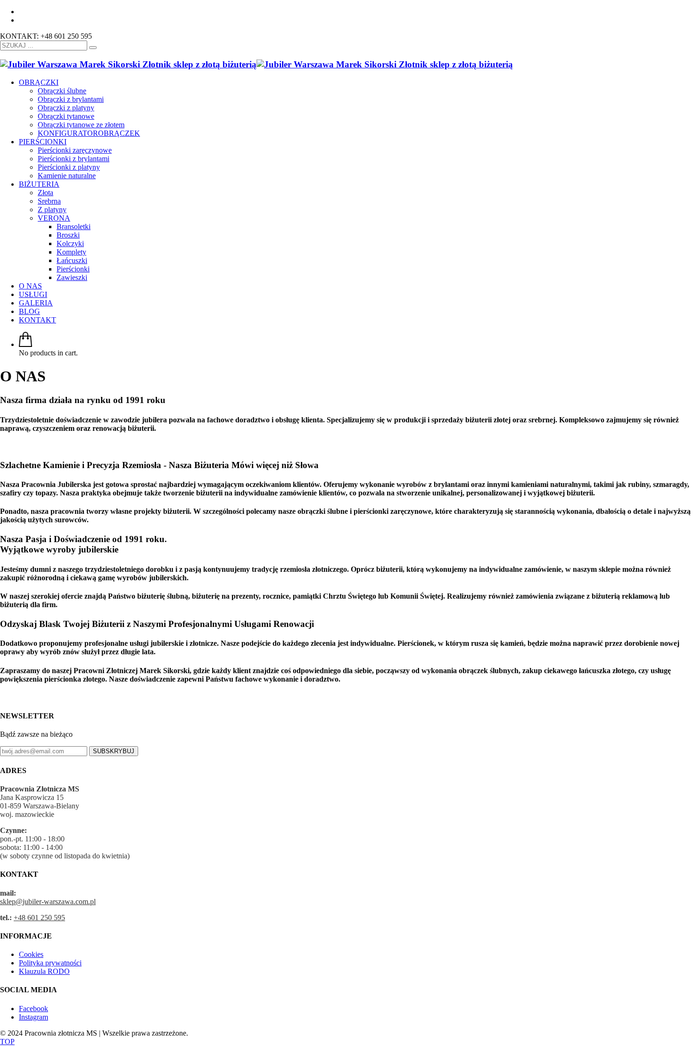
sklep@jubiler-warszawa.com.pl (48, 902)
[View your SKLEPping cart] (25, 344)
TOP (7, 1042)
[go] (93, 47)
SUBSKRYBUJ (113, 751)
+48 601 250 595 (39, 918)
